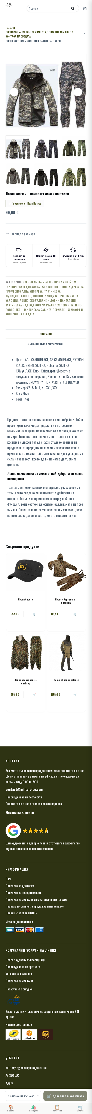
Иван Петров (34, 203)
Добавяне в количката (68, 1096)
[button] (21, 234)
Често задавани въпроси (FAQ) (25, 959)
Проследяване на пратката (23, 966)
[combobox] (48, 8)
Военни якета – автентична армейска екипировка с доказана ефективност (41, 284)
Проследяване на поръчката (24, 797)
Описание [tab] (46, 334)
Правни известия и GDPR (21, 913)
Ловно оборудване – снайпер (26, 681)
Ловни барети (25, 599)
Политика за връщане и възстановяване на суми (36, 899)
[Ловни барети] (25, 572)
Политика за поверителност (23, 892)
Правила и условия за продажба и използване (35, 906)
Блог (8, 878)
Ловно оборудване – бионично (66, 601)
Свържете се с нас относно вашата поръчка (34, 803)
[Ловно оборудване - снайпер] (25, 652)
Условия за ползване (19, 973)
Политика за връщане (19, 980)
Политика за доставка (20, 885)
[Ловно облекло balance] (66, 652)
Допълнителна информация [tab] (45, 343)
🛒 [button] (34, 614)
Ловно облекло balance (66, 680)
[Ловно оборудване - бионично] (66, 572)
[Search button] (72, 8)
